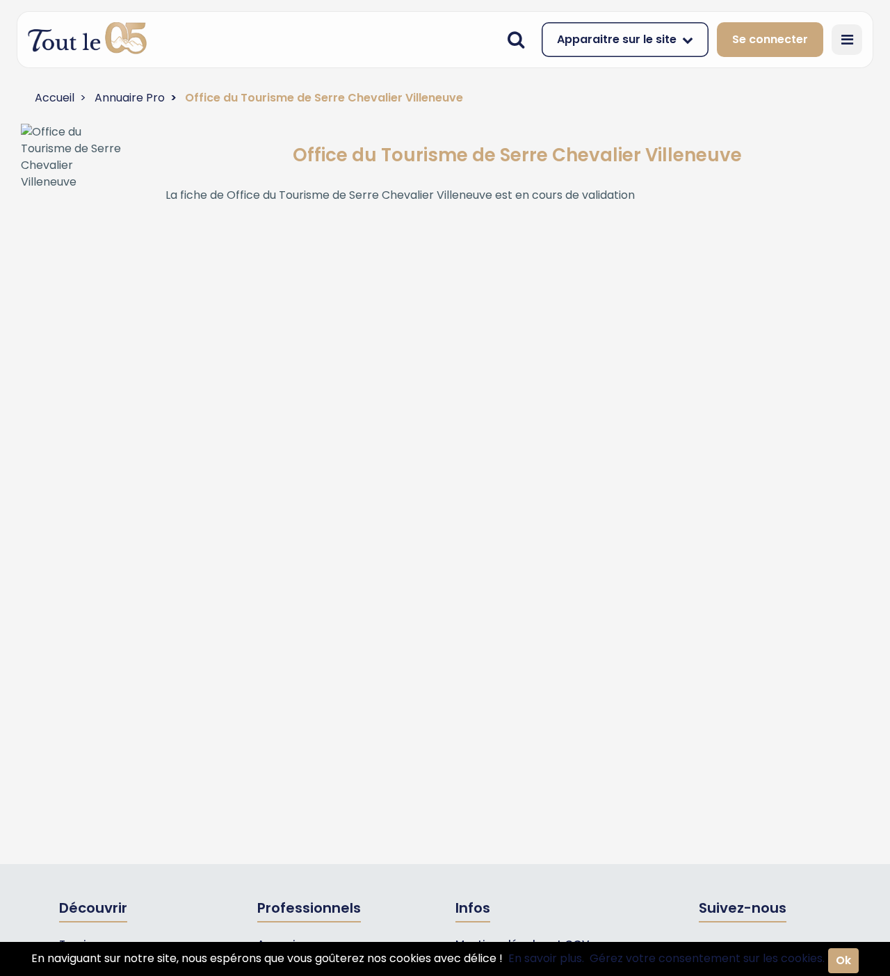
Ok (843, 960)
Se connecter (770, 39)
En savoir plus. (546, 958)
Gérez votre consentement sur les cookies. (707, 958)
